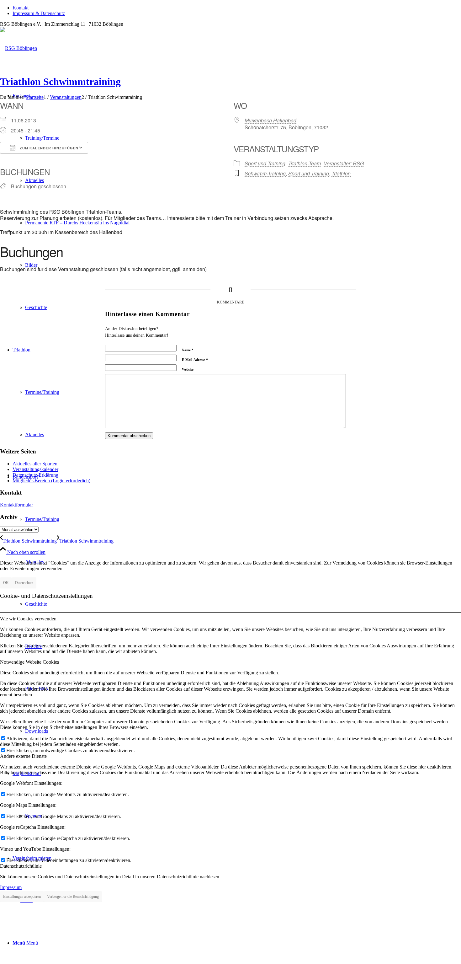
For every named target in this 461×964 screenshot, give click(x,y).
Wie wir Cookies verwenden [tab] (28, 618)
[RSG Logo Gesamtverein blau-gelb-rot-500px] (18, 48)
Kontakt (21, 7)
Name (187, 350)
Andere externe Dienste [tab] (23, 756)
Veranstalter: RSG (344, 163)
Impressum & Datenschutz (39, 13)
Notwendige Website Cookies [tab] (29, 662)
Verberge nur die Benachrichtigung (73, 896)
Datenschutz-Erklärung (35, 475)
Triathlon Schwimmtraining (60, 81)
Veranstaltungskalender (35, 469)
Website (187, 369)
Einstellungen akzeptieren (22, 896)
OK (6, 583)
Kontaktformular (16, 504)
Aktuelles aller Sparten (35, 463)
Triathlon (341, 173)
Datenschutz (24, 583)
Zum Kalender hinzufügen (48, 148)
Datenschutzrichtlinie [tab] (21, 866)
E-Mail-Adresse (195, 360)
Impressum (11, 887)
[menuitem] (237, 8)
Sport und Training (265, 163)
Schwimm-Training (265, 173)
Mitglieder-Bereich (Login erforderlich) (51, 480)
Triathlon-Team (304, 163)
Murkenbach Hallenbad (270, 120)
